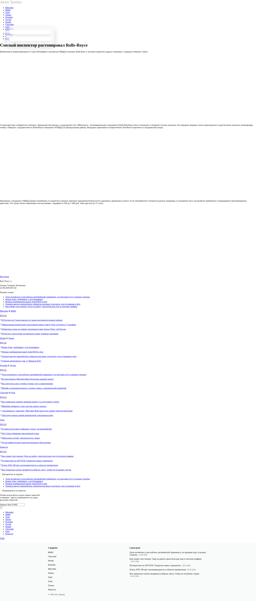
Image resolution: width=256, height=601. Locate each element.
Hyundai (9, 17)
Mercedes (9, 8)
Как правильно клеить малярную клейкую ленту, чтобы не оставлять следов (36, 470)
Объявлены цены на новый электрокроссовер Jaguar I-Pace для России (34, 329)
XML (2, 538)
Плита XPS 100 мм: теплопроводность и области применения (30, 465)
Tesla (7, 12)
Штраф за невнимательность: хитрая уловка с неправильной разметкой (34, 388)
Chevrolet (9, 24)
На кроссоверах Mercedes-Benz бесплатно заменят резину (28, 379)
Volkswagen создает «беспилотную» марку (21, 438)
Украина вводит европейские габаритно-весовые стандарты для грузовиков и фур (42, 304)
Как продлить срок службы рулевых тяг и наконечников (27, 383)
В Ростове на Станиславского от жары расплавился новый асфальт (32, 320)
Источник (4, 276)
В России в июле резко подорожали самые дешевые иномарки (30, 334)
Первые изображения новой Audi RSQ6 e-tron (26, 302)
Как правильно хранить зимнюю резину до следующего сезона (30, 402)
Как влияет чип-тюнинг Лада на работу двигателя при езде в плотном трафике (41, 306)
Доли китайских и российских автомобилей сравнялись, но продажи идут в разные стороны (47, 297)
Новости (4, 447)
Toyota (8, 20)
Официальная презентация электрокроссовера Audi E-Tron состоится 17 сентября (39, 325)
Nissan (8, 15)
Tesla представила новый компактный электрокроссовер (27, 415)
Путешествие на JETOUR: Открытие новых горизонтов (27, 461)
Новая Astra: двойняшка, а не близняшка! (24, 299)
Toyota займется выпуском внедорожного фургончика (26, 442)
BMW (8, 10)
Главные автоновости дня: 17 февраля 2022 (21, 361)
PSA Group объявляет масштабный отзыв (20, 433)
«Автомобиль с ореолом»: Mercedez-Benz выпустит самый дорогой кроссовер (37, 411)
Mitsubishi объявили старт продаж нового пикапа (24, 406)
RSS (2, 315)
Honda (8, 22)
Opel (7, 27)
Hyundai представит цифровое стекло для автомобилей (27, 429)
